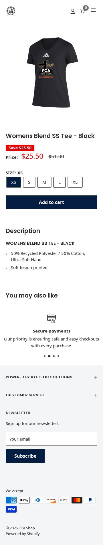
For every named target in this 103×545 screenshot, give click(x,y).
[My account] (72, 11)
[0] (82, 11)
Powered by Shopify (23, 533)
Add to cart (51, 202)
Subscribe (25, 456)
